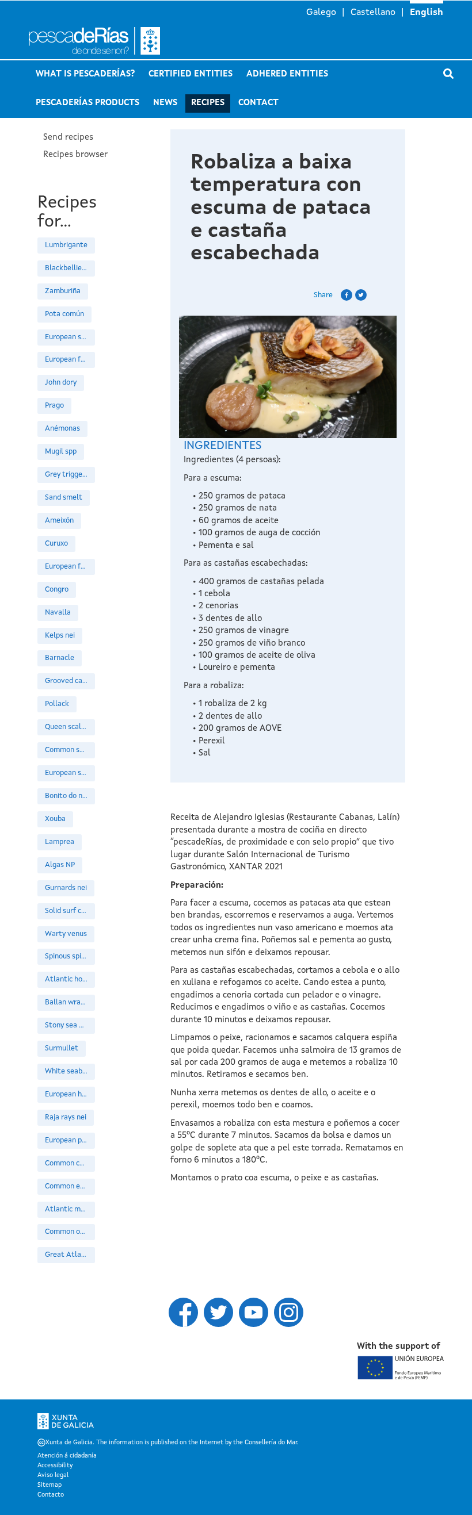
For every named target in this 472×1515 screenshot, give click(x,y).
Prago (54, 405)
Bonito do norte (70, 796)
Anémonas (62, 428)
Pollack (57, 704)
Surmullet (61, 1048)
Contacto (50, 1495)
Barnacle (59, 658)
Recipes (207, 103)
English (426, 12)
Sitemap (49, 1486)
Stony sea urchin (70, 1025)
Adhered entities (287, 74)
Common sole (67, 750)
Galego (321, 12)
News (165, 103)
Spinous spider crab (70, 956)
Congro (56, 589)
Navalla (58, 612)
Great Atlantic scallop (70, 1255)
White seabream (70, 1071)
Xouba (55, 819)
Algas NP (60, 865)
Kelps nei (60, 635)
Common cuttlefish (70, 1163)
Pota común (64, 314)
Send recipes (68, 137)
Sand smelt (63, 497)
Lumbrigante (66, 245)
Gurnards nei (66, 888)
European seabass (70, 337)
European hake (69, 1094)
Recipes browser (75, 155)
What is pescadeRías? (85, 74)
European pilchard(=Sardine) (70, 1140)
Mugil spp (61, 451)
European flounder (70, 566)
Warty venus (66, 934)
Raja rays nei (65, 1117)
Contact (258, 103)
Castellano (373, 12)
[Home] (98, 41)
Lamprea (59, 842)
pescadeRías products (87, 103)
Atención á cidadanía (67, 1456)
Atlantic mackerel (70, 1209)
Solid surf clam (69, 911)
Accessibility (55, 1466)
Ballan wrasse (68, 1002)
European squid (70, 773)
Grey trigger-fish (70, 474)
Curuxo (56, 543)
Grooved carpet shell (70, 681)
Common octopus (70, 1232)
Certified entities (191, 74)
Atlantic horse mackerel (70, 979)
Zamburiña (63, 291)
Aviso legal (52, 1476)
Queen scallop (68, 727)
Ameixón (59, 520)
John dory (61, 382)
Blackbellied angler (70, 268)
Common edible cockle (70, 1186)
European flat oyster (70, 359)
